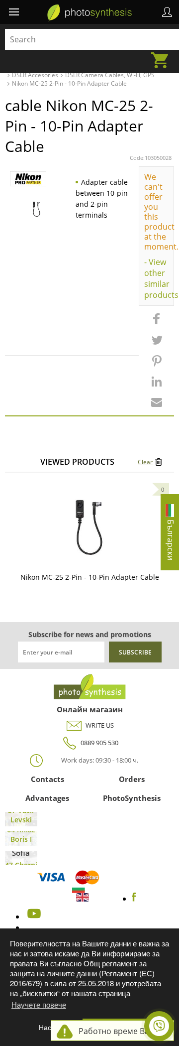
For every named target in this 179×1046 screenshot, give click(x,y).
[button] (157, 323)
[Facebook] (134, 898)
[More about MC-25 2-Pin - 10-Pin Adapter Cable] (89, 527)
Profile (167, 12)
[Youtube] (33, 916)
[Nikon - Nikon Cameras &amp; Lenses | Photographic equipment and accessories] (28, 179)
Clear (145, 462)
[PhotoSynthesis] (89, 13)
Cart (162, 54)
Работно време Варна (121, 1031)
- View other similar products (156, 278)
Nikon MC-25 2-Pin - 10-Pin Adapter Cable (89, 577)
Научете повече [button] (38, 1004)
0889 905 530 (99, 742)
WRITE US (100, 725)
